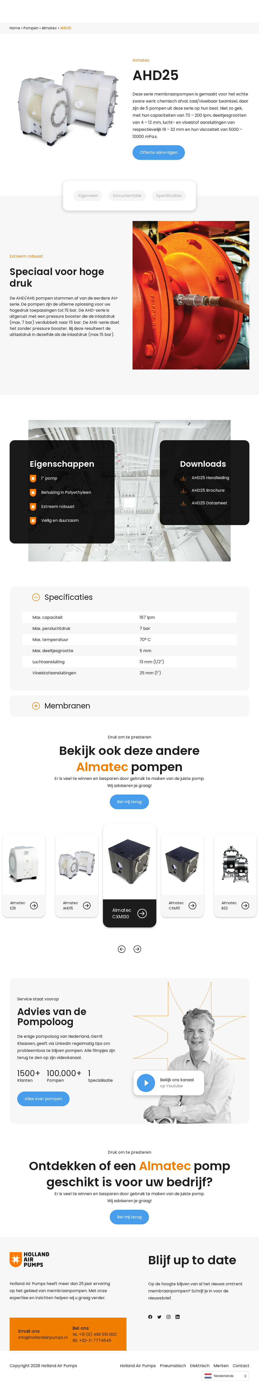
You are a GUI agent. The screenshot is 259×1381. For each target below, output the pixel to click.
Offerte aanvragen (159, 152)
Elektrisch (199, 1366)
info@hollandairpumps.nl (43, 1337)
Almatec (49, 28)
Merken (221, 1366)
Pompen (31, 28)
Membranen (67, 705)
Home (15, 28)
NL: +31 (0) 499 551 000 (95, 1334)
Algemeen (88, 196)
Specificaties (169, 196)
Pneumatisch (173, 1366)
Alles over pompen (43, 1099)
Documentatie (127, 196)
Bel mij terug (129, 802)
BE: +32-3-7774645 (92, 1340)
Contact (241, 1366)
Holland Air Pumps (138, 1366)
